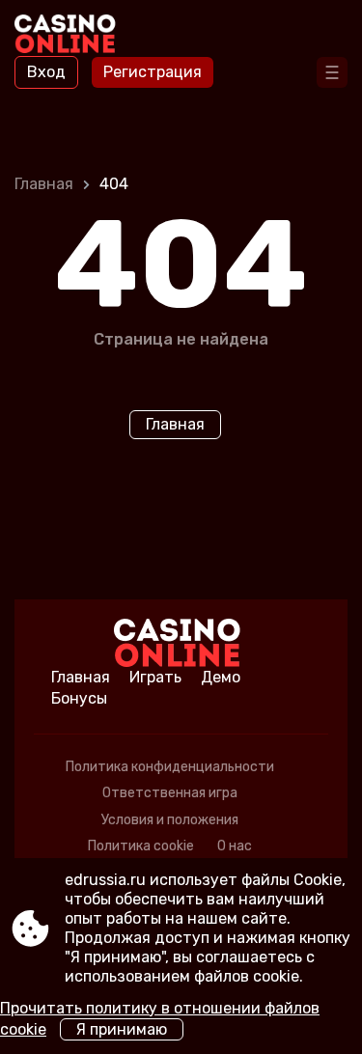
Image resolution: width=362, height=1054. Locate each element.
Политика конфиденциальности (170, 767)
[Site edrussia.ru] (68, 35)
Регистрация (152, 72)
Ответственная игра (169, 793)
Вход (46, 72)
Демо (220, 677)
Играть (155, 677)
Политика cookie (141, 846)
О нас (234, 846)
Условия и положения (169, 820)
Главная (43, 184)
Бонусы (79, 698)
